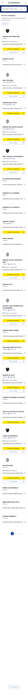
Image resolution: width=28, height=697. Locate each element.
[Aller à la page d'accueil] (14, 2)
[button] (21, 9)
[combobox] (14, 9)
